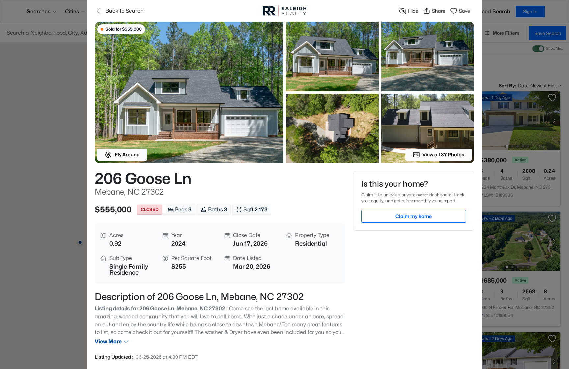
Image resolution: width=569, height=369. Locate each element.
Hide (413, 10)
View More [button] (108, 341)
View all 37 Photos (443, 154)
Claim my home (413, 216)
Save (464, 10)
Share (438, 10)
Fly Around (127, 154)
